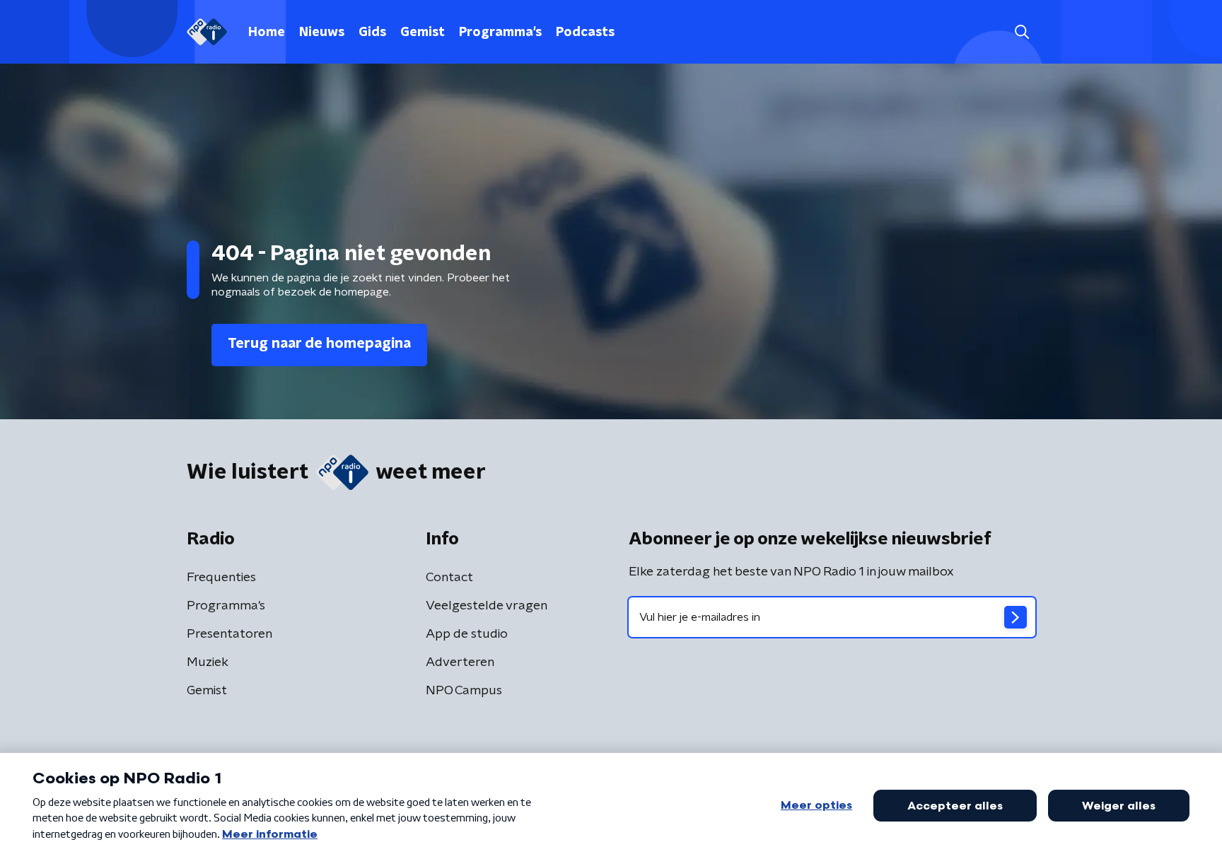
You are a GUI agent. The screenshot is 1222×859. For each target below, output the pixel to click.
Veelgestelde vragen (486, 606)
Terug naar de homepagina (319, 344)
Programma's (500, 32)
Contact (449, 577)
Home (266, 32)
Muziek (207, 662)
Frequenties (221, 577)
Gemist (422, 32)
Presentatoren (229, 634)
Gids (372, 32)
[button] (1021, 32)
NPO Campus (464, 690)
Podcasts (585, 32)
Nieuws (321, 32)
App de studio (467, 634)
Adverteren (460, 662)
